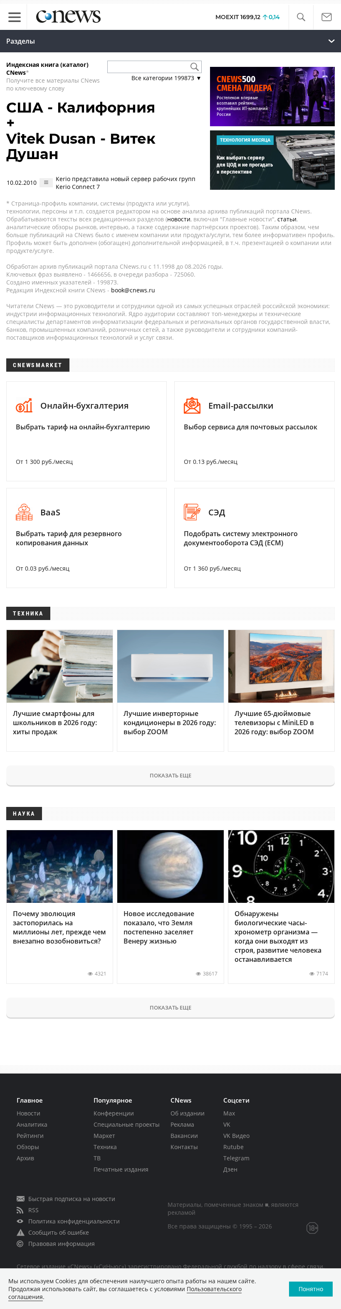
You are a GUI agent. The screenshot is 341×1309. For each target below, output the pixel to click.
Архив (25, 1158)
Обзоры (28, 1147)
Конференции (114, 1113)
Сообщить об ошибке (58, 1232)
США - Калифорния (80, 107)
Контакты (184, 1147)
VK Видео (236, 1136)
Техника (105, 1147)
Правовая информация (61, 1244)
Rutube (233, 1147)
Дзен (230, 1169)
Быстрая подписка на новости (71, 1199)
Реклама (182, 1124)
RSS (33, 1210)
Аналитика (32, 1124)
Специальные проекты (127, 1124)
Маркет (104, 1136)
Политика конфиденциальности (74, 1221)
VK (226, 1124)
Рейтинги (30, 1136)
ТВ (97, 1158)
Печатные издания (121, 1169)
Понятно (311, 1289)
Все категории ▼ (166, 78)
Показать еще (170, 775)
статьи (287, 219)
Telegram (236, 1158)
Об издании (187, 1113)
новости (178, 219)
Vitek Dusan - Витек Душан (81, 146)
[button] (301, 17)
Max (229, 1113)
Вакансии (184, 1136)
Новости (28, 1113)
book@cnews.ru (133, 290)
